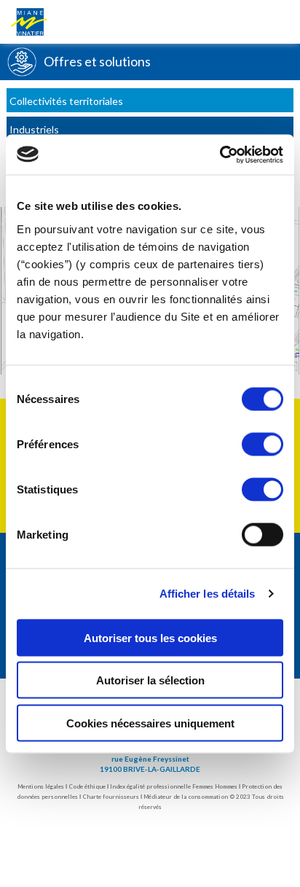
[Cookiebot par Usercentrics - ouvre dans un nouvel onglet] (219, 154)
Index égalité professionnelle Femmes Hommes (173, 786)
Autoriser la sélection (150, 680)
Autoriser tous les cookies (150, 637)
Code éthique (87, 786)
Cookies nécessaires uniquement (150, 722)
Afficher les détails (207, 593)
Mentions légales (40, 786)
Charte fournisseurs (110, 796)
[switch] (262, 444)
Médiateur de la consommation (185, 796)
